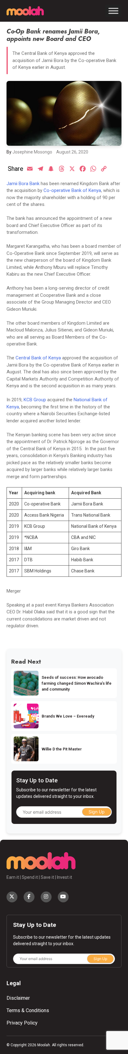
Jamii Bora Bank (23, 183)
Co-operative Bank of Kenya (72, 190)
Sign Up (97, 811)
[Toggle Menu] (113, 11)
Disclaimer (18, 998)
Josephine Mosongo (32, 151)
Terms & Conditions (28, 1010)
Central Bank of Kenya (38, 358)
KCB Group (35, 399)
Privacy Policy (22, 1023)
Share (15, 168)
